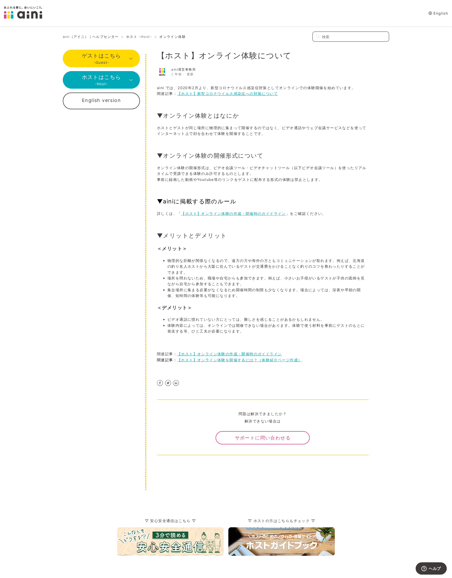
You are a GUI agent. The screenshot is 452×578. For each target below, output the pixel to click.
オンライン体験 (172, 37)
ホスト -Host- (139, 37)
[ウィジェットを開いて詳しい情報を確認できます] (431, 568)
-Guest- (101, 59)
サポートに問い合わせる (263, 437)
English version (101, 100)
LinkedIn (176, 383)
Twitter (168, 383)
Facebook (160, 383)
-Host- (101, 80)
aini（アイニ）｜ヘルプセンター (91, 37)
